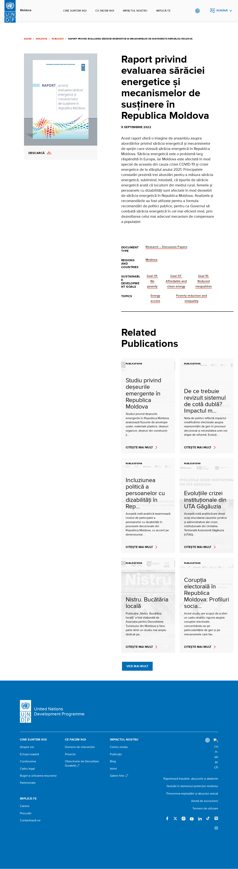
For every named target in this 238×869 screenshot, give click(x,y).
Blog (113, 761)
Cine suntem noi (74, 10)
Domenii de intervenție (80, 747)
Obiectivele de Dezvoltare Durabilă (82, 763)
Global (197, 10)
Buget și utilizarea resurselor (38, 776)
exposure (216, 828)
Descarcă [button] (36, 153)
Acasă (28, 38)
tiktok (208, 818)
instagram (183, 818)
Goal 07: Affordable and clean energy (176, 281)
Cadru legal (27, 769)
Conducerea (28, 761)
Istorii (113, 769)
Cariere (24, 806)
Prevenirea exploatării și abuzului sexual (192, 793)
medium (216, 818)
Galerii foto (117, 776)
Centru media (119, 747)
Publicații (58, 38)
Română (222, 10)
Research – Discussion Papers (166, 247)
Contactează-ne (30, 820)
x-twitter (175, 818)
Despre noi (27, 747)
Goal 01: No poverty (152, 281)
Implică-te (163, 10)
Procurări (25, 813)
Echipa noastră (29, 754)
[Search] (216, 754)
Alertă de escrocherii (204, 801)
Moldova (25, 10)
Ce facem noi (104, 10)
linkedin (200, 818)
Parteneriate (28, 783)
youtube (192, 818)
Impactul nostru (135, 10)
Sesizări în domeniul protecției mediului (192, 786)
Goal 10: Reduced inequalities (203, 281)
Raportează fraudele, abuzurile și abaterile (190, 778)
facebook (167, 818)
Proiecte (70, 754)
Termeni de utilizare (205, 808)
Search (205, 10)
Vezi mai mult (137, 666)
